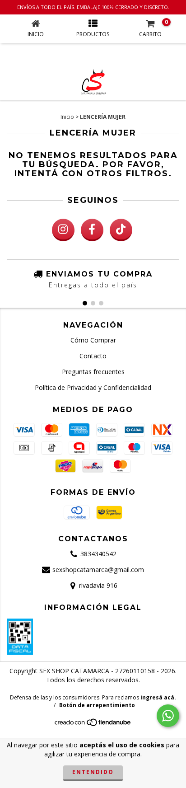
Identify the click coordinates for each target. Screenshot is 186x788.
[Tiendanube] (93, 725)
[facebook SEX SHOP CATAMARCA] (92, 230)
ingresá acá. (158, 697)
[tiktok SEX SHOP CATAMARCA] (121, 230)
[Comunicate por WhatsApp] (168, 715)
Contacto (93, 356)
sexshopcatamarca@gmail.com (98, 569)
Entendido (93, 772)
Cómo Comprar (93, 340)
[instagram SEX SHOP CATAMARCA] (63, 230)
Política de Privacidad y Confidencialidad (93, 387)
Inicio (67, 117)
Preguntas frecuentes (93, 371)
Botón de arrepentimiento (97, 705)
